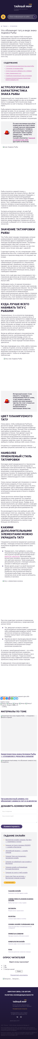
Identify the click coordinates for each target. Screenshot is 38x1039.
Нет (5, 967)
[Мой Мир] (7, 698)
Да (5, 965)
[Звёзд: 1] (3, 703)
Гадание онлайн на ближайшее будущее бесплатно (16, 868)
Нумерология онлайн (16, 941)
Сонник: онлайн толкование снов (21, 924)
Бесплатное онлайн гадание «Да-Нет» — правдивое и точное (19, 840)
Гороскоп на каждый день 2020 (24, 139)
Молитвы (11, 916)
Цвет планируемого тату (13, 73)
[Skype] (14, 698)
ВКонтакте (17, 1017)
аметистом (15, 556)
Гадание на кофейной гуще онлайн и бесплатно (18, 862)
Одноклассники (21, 1017)
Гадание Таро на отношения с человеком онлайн (16, 857)
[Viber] (9, 698)
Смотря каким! (9, 969)
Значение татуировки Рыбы (14, 68)
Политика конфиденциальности (19, 995)
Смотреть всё (10, 882)
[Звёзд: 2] (10, 703)
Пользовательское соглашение (20, 1008)
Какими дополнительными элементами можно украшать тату (18, 78)
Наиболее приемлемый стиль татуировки (19, 75)
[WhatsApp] (12, 698)
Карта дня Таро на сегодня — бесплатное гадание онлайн (16, 877)
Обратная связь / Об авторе (19, 991)
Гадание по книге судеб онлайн (16, 872)
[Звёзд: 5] (29, 703)
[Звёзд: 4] (22, 703)
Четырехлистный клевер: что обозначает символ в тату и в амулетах (19, 800)
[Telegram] (17, 698)
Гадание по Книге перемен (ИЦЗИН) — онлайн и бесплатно (18, 846)
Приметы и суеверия (15, 933)
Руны (10, 949)
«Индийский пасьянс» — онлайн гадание (17, 851)
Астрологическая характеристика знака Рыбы (20, 66)
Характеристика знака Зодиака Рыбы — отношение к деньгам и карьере (18, 755)
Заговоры (12, 908)
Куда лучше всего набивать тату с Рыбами (19, 71)
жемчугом (8, 556)
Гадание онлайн (14, 891)
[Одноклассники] (4, 698)
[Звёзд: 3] (16, 703)
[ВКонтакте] (1, 698)
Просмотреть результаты (19, 975)
